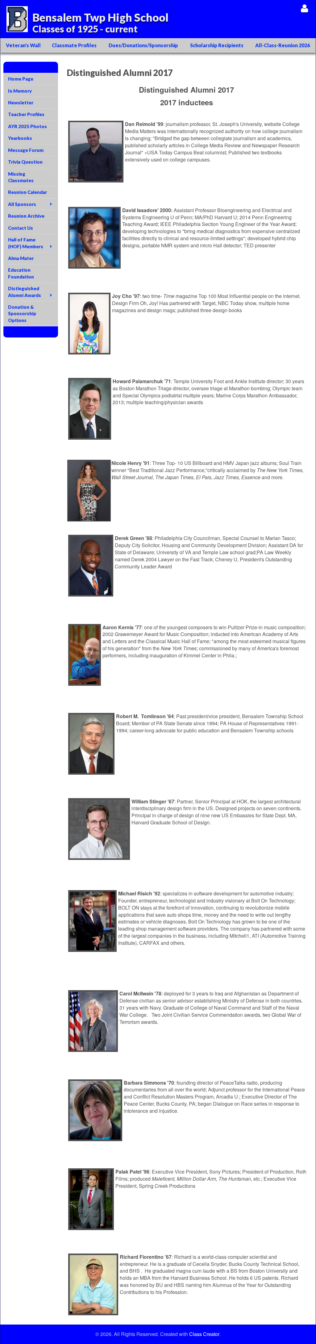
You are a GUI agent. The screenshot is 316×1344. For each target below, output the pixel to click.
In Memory (20, 91)
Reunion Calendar (27, 192)
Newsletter (20, 102)
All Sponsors (22, 204)
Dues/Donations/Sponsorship (143, 45)
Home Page (20, 79)
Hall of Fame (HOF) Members (25, 243)
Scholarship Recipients (216, 45)
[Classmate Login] (304, 8)
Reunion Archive (26, 216)
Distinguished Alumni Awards (24, 292)
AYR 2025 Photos (27, 126)
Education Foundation (21, 273)
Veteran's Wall (23, 45)
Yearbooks (20, 138)
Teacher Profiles (26, 114)
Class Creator (204, 1334)
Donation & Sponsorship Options (22, 313)
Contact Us (20, 228)
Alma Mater (21, 258)
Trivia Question (25, 162)
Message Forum (26, 150)
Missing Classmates (21, 177)
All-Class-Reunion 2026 (282, 45)
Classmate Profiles (74, 45)
